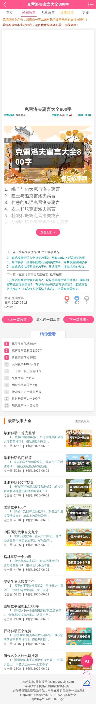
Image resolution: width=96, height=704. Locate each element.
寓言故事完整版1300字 (27, 350)
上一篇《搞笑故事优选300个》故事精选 (33, 252)
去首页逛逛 (82, 421)
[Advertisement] (48, 69)
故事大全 (21, 115)
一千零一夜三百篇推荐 (26, 371)
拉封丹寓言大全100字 (26, 398)
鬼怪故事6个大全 (23, 378)
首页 (9, 12)
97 (67, 302)
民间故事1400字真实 (25, 364)
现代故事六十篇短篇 (25, 405)
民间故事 (29, 12)
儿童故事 (48, 12)
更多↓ (86, 12)
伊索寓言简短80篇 (24, 357)
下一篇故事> (78, 319)
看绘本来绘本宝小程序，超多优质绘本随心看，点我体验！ (40, 25)
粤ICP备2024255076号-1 (48, 699)
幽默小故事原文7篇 (24, 385)
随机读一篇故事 (48, 319)
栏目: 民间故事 (14, 298)
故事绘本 (67, 12)
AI (87, 661)
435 (76, 302)
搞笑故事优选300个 (25, 344)
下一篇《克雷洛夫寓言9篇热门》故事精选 (34, 274)
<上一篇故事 (17, 319)
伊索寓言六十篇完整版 (26, 392)
